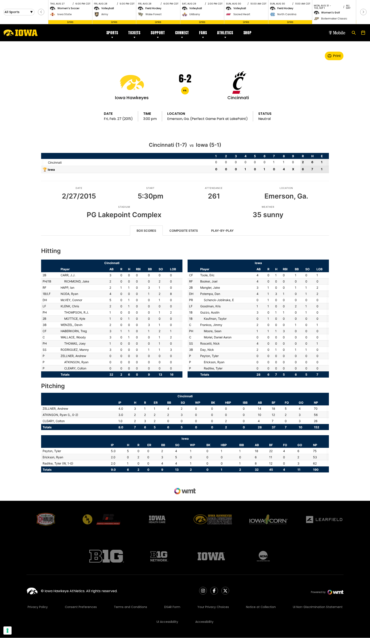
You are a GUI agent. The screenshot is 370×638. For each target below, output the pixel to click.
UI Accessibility (167, 622)
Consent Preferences (81, 607)
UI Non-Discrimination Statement (318, 607)
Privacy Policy (38, 607)
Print (337, 55)
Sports (112, 33)
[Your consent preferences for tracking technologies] (7, 630)
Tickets (134, 33)
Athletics (225, 33)
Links (70, 22)
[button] (41, 12)
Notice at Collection (261, 607)
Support (158, 33)
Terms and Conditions (130, 607)
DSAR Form (172, 607)
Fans (203, 33)
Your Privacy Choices (213, 607)
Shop (247, 33)
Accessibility (204, 622)
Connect (182, 33)
